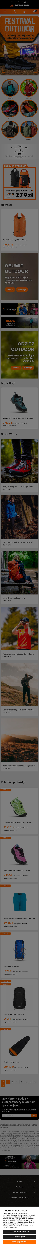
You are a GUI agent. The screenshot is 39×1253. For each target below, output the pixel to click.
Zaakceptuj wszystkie (19, 1242)
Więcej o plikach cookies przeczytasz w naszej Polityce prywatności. (18, 1226)
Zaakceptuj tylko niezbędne (19, 1231)
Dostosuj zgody (19, 1237)
